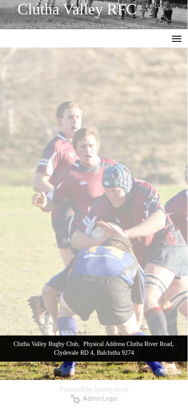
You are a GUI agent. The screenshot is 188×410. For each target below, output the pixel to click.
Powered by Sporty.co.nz (94, 389)
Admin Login (98, 398)
